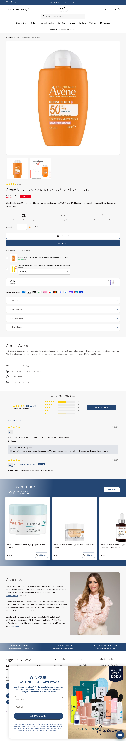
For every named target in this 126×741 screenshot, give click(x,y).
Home (8, 37)
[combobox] (63, 16)
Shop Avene (111, 490)
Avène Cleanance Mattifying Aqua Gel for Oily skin (26, 545)
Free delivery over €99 (20, 645)
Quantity (10, 227)
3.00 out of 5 (31, 406)
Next (124, 491)
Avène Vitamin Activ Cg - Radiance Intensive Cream (74, 545)
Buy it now (63, 243)
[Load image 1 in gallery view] (17, 168)
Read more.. (15, 626)
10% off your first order (63, 645)
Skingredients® (12, 595)
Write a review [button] (101, 407)
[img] (14, 427)
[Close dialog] (120, 670)
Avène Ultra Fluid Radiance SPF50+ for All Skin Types (26, 37)
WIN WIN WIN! (38, 716)
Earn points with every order (106, 645)
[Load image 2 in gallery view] (40, 168)
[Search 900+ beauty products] (44, 16)
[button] (21, 23)
